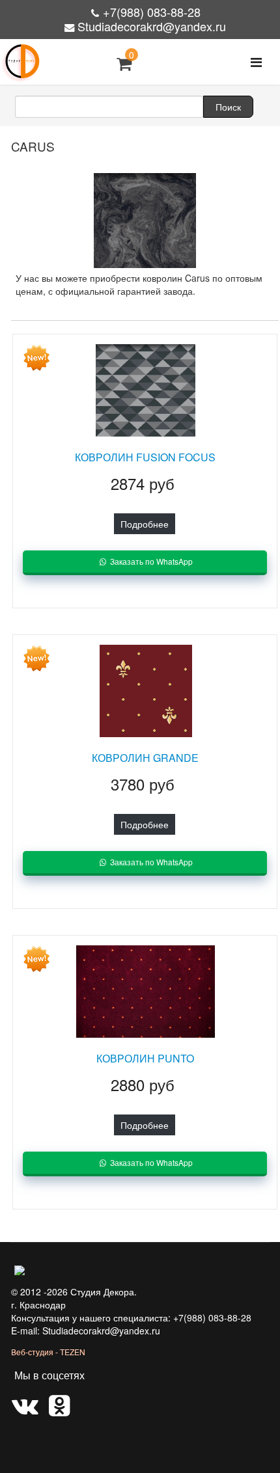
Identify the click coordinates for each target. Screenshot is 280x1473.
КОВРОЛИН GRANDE (145, 757)
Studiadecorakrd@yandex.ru (151, 26)
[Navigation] (256, 62)
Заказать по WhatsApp (150, 561)
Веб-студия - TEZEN (48, 1351)
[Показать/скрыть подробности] (124, 63)
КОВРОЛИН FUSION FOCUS (145, 457)
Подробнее (144, 523)
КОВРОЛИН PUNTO (145, 1058)
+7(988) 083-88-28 (152, 11)
